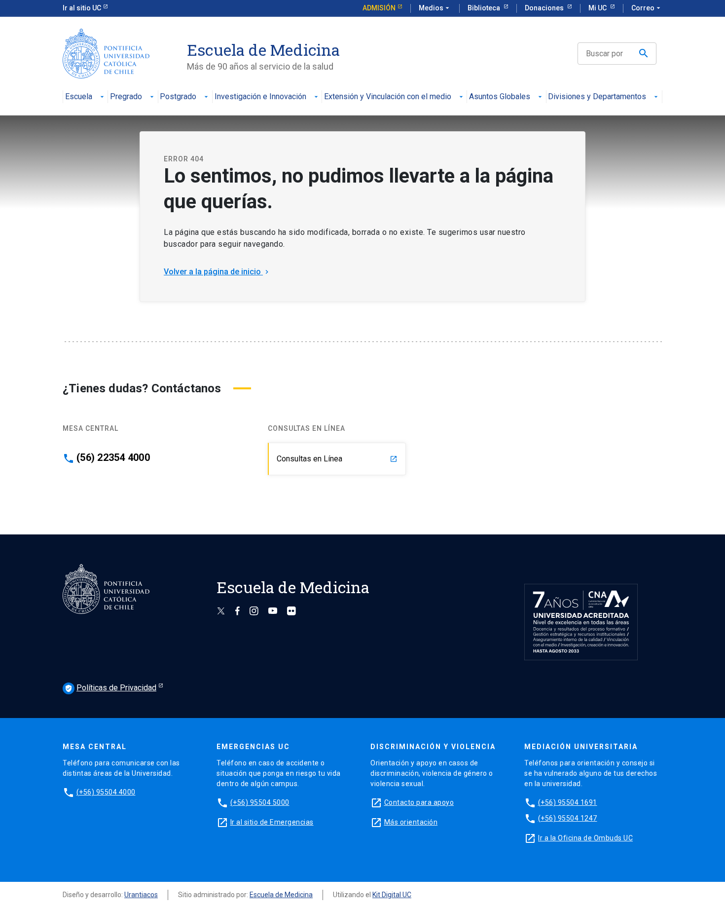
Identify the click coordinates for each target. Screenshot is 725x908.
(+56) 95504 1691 (567, 802)
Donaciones (545, 8)
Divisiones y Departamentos (597, 97)
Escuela (78, 97)
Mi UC (598, 8)
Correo (646, 8)
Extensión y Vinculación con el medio (387, 97)
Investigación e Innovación (260, 97)
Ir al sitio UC (82, 8)
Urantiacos (141, 895)
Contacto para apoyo (419, 802)
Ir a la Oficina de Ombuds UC (585, 838)
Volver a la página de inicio (217, 271)
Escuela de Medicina (281, 895)
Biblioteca (485, 8)
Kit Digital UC (391, 895)
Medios (435, 8)
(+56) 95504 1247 (567, 818)
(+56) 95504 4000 (106, 792)
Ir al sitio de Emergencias (272, 822)
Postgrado (178, 97)
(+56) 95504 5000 (260, 802)
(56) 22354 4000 (113, 457)
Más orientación (411, 822)
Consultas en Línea (337, 458)
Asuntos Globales (499, 97)
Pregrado (126, 97)
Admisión (379, 8)
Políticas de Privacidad (110, 687)
